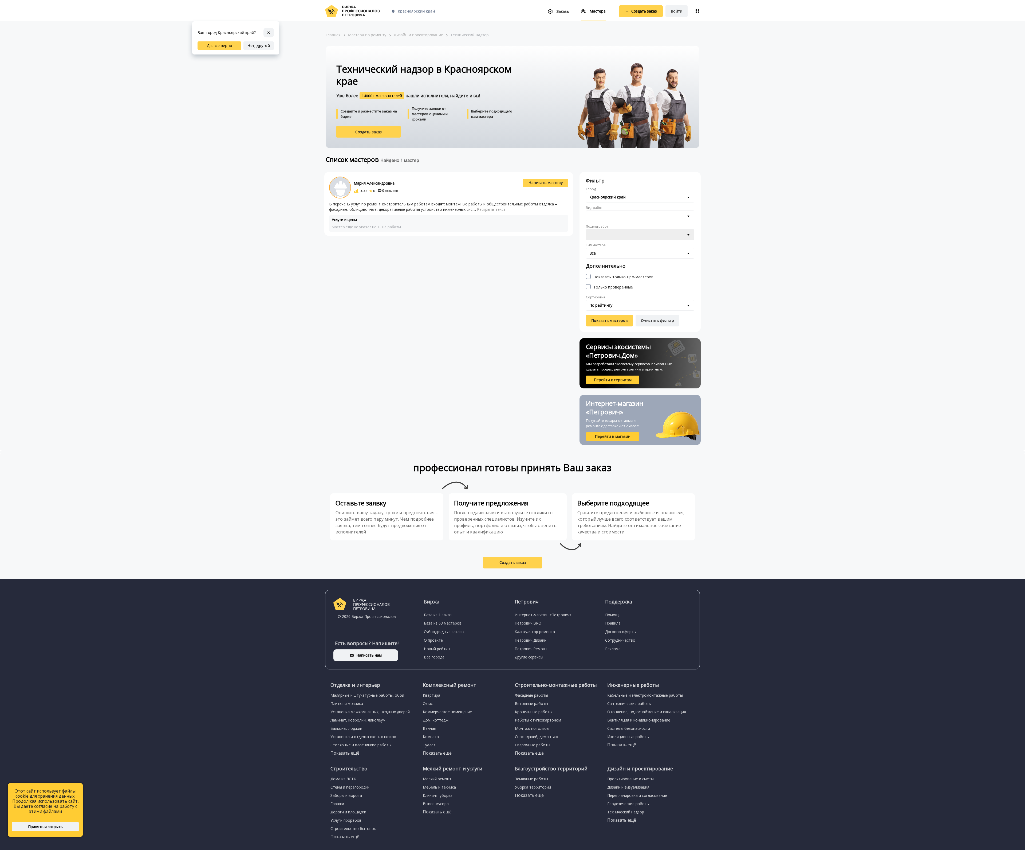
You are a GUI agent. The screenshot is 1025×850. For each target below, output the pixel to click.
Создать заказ (368, 131)
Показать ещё (344, 753)
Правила (613, 623)
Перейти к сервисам (613, 379)
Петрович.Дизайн (530, 640)
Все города (434, 657)
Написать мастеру (546, 182)
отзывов (390, 190)
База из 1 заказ (438, 614)
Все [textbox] (592, 253)
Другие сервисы (529, 657)
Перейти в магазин (612, 436)
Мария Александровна (374, 183)
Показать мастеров (609, 320)
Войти (676, 11)
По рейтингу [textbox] (600, 305)
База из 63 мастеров (443, 623)
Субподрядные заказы (444, 631)
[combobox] (640, 197)
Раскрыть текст (491, 209)
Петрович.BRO (528, 623)
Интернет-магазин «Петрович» (543, 614)
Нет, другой (258, 45)
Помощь (613, 614)
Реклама (613, 648)
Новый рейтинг (437, 648)
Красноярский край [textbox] (607, 197)
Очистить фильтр (657, 320)
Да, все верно (219, 45)
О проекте (433, 640)
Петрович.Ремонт (531, 648)
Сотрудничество (620, 640)
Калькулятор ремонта (535, 631)
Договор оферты (620, 631)
